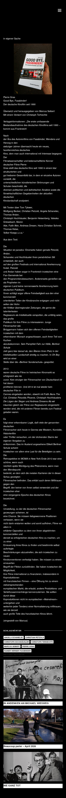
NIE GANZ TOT (12, 785)
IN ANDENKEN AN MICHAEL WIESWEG (26, 703)
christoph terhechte (42, 642)
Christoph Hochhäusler (16, 642)
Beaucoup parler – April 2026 (20, 746)
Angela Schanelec (13, 637)
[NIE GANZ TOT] (33, 766)
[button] (60, 10)
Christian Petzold (34, 637)
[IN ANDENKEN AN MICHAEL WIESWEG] (33, 679)
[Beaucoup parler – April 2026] (33, 725)
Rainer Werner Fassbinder (17, 651)
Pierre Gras (28, 646)
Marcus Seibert (12, 646)
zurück (9, 793)
